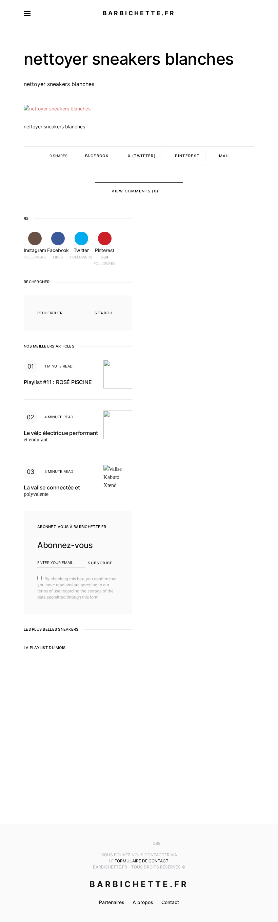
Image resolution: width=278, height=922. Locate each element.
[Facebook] (128, 843)
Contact (170, 902)
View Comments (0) (135, 191)
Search (104, 313)
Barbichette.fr (139, 13)
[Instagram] (119, 843)
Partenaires (111, 902)
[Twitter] (139, 843)
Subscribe (100, 563)
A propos (143, 902)
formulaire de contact (141, 860)
